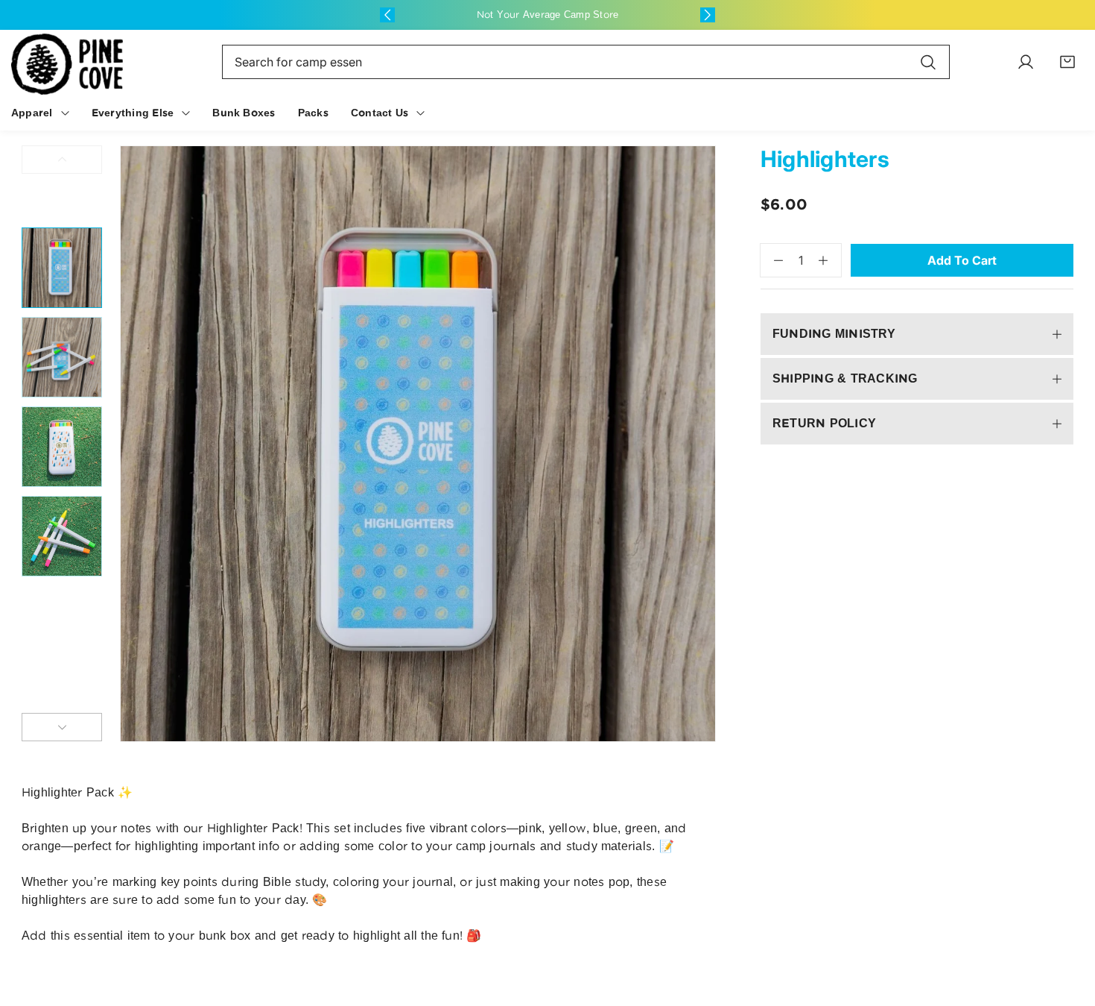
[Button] (387, 14)
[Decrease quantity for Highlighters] (772, 260)
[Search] (928, 62)
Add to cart (962, 260)
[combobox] (586, 61)
